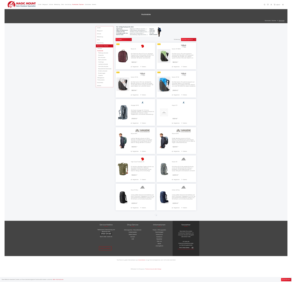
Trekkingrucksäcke (103, 53)
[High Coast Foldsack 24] (122, 169)
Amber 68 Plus (176, 190)
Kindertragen (101, 73)
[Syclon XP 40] (163, 84)
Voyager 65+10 (135, 105)
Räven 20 (133, 49)
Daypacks (101, 55)
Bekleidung (100, 36)
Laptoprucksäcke (103, 64)
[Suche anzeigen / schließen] (264, 4)
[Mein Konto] (271, 4)
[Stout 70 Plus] (122, 197)
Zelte (98, 39)
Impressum (159, 236)
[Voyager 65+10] (122, 112)
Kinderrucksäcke (102, 71)
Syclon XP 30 (134, 77)
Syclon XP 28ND (176, 49)
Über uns (159, 241)
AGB (133, 239)
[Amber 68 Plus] (163, 197)
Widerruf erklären (105, 248)
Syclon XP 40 (175, 77)
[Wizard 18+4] (122, 140)
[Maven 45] (163, 169)
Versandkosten (141, 260)
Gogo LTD (174, 105)
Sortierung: (177, 39)
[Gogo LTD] (163, 112)
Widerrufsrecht (133, 234)
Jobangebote (159, 245)
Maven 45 (174, 161)
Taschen (99, 48)
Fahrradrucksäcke (103, 66)
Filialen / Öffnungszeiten (159, 230)
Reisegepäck (100, 77)
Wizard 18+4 (134, 133)
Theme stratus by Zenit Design (153, 269)
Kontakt (132, 236)
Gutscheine (100, 82)
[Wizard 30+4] (163, 140)
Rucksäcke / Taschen (102, 45)
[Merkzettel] (267, 4)
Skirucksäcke (101, 57)
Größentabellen (133, 232)
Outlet (99, 27)
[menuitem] (39, 4)
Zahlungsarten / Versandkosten (132, 230)
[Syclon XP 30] (122, 84)
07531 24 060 (106, 234)
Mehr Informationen (58, 279)
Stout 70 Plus (134, 190)
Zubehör (100, 75)
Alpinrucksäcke (102, 59)
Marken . (99, 85)
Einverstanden (286, 279)
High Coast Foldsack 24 (137, 161)
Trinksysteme (100, 80)
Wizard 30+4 (175, 133)
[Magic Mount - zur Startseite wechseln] (22, 4)
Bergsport (100, 30)
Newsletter (159, 239)
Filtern (120, 39)
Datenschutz (159, 234)
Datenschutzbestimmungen (185, 243)
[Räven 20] (122, 56)
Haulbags (101, 62)
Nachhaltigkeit (159, 232)
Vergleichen (135, 66)
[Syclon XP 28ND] (163, 56)
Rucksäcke (100, 50)
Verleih (159, 243)
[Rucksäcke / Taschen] (78, 4)
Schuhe (99, 33)
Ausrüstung (100, 42)
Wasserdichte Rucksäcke (104, 68)
